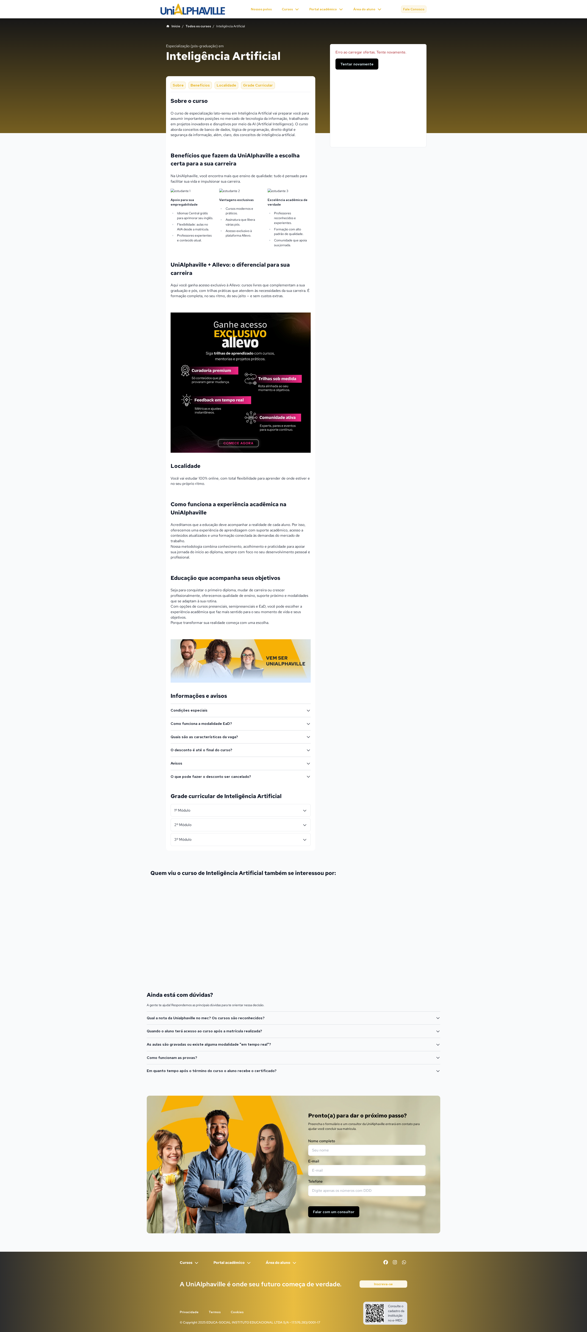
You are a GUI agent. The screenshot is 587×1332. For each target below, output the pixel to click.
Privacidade (189, 1312)
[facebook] (385, 1262)
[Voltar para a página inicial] (193, 9)
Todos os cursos (198, 26)
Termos (215, 1312)
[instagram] (395, 1262)
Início (176, 26)
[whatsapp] (404, 1262)
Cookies (237, 1312)
